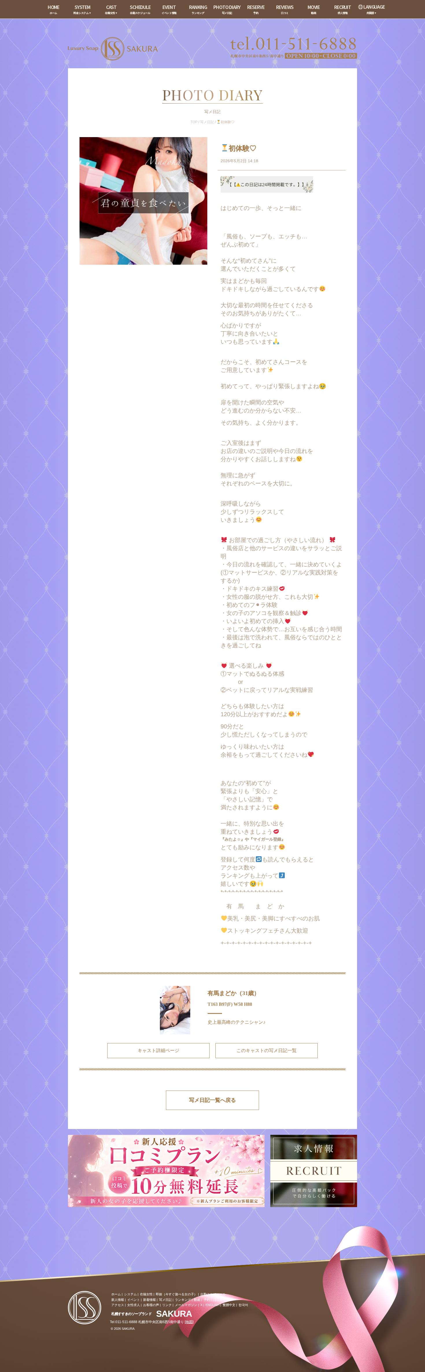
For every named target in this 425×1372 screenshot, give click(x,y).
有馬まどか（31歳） (234, 993)
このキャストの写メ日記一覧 (266, 1050)
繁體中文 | (230, 1305)
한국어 (243, 1305)
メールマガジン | (187, 1305)
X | (202, 1305)
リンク (167, 1305)
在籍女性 (146, 1294)
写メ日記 (207, 122)
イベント (133, 1299)
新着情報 (149, 1299)
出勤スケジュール (213, 1294)
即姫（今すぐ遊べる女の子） (176, 1294)
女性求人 (133, 1305)
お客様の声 (151, 1305)
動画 (197, 1299)
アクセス (117, 1305)
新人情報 (117, 1299)
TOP (194, 122)
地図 (189, 1322)
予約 (207, 1299)
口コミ (218, 1299)
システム (130, 1294)
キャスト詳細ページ (158, 1050)
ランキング (183, 1299)
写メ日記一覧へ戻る (212, 1100)
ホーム (116, 1294)
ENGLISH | (213, 1305)
